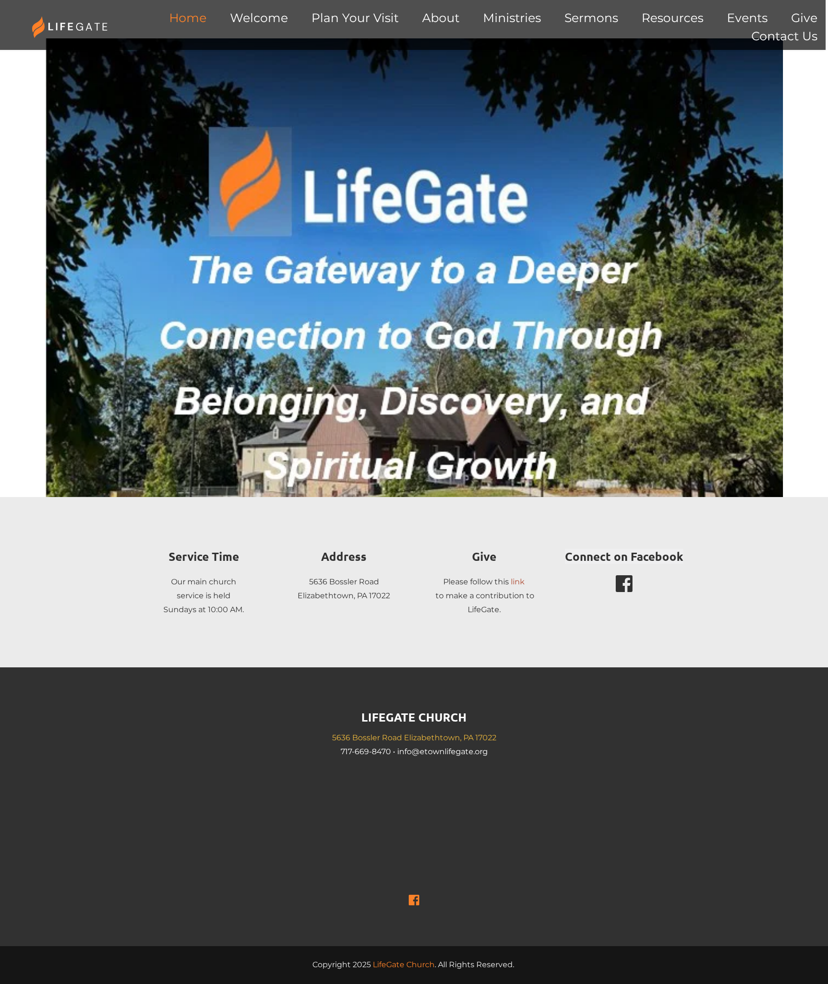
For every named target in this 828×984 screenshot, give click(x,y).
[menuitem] (187, 18)
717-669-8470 (366, 751)
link (518, 581)
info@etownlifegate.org (442, 751)
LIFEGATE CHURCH (414, 717)
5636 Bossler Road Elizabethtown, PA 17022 (414, 737)
